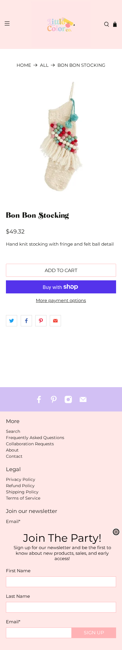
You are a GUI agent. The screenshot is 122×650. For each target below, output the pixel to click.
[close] (116, 532)
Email (13, 621)
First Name (18, 570)
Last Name (18, 596)
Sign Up (94, 632)
